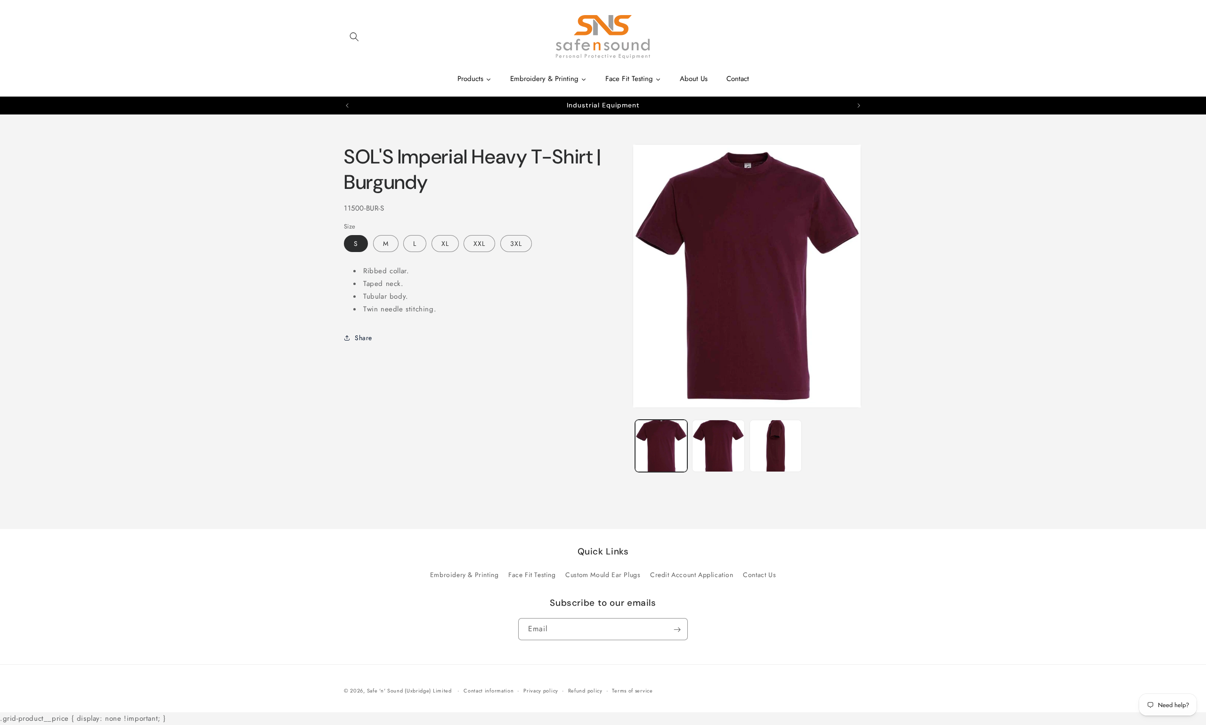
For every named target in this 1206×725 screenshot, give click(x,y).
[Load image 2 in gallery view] (718, 446)
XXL (479, 243)
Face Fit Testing (532, 574)
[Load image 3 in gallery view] (776, 446)
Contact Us (759, 574)
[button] (354, 36)
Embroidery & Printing (464, 574)
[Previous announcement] (347, 105)
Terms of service (632, 690)
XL (445, 243)
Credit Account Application (691, 574)
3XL (516, 243)
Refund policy (585, 690)
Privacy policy (540, 690)
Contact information (488, 690)
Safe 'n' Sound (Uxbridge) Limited (409, 690)
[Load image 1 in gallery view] (661, 446)
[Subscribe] (677, 630)
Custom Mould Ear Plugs (602, 574)
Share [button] (363, 337)
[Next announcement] (858, 105)
